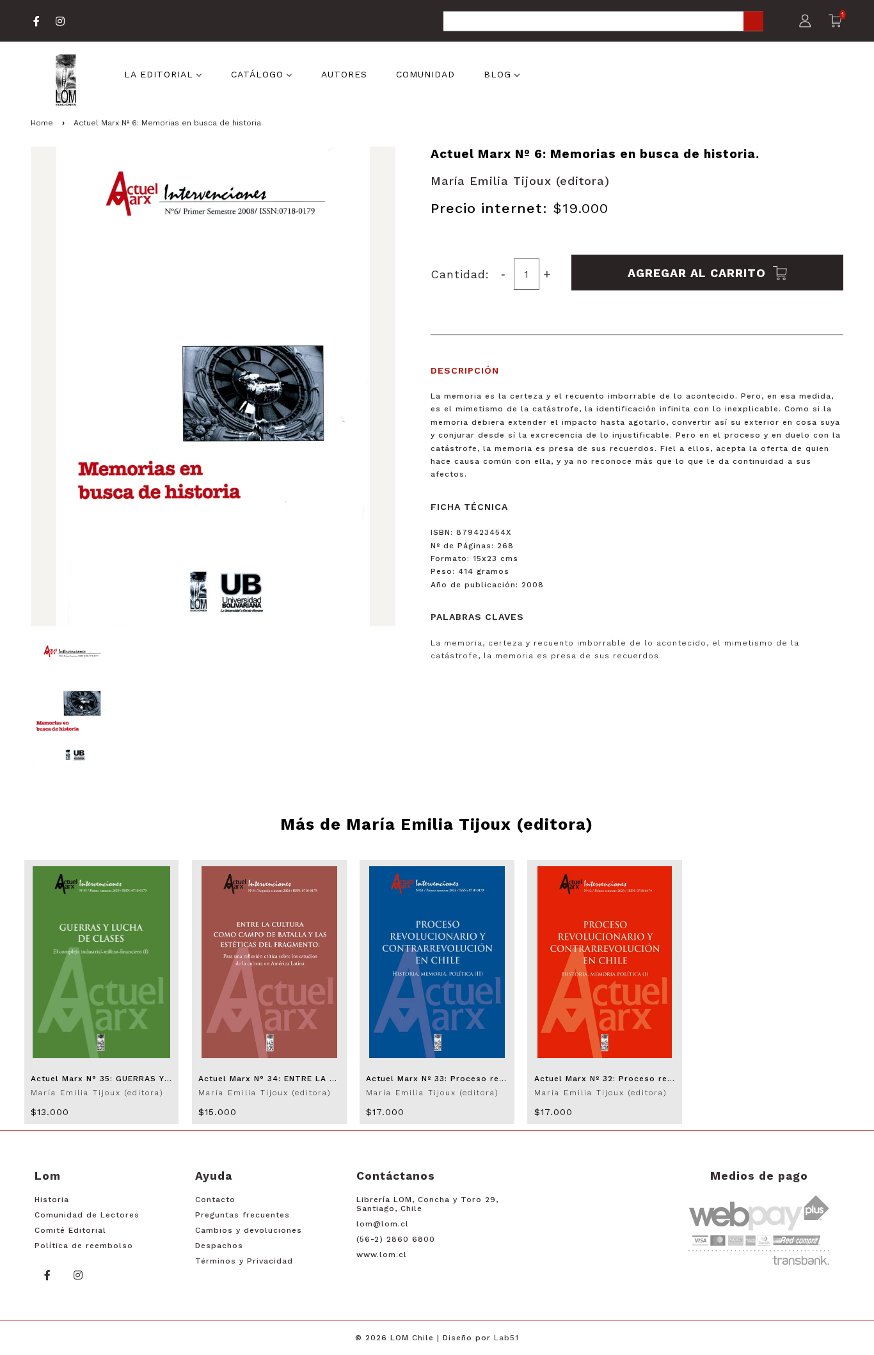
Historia (52, 1199)
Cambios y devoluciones (248, 1230)
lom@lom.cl (382, 1223)
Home (42, 122)
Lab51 (506, 1337)
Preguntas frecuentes (242, 1214)
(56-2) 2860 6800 (395, 1239)
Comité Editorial (70, 1230)
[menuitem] (163, 73)
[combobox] (603, 22)
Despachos (219, 1245)
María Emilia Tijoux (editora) (520, 180)
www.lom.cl (381, 1254)
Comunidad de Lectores (87, 1214)
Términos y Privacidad (244, 1260)
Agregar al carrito (699, 272)
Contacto (215, 1199)
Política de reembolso (84, 1245)
